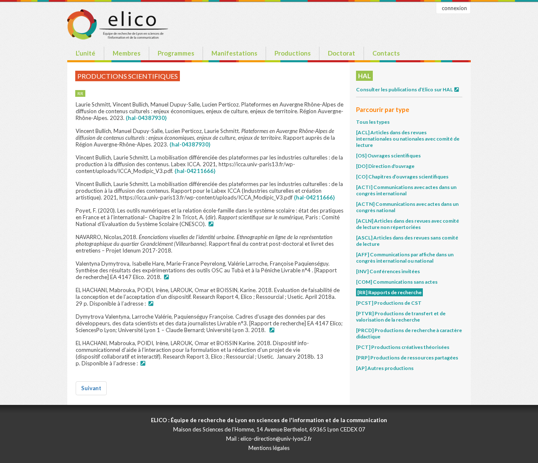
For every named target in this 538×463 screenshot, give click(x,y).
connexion (454, 8)
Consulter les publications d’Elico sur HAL (405, 89)
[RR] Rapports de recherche (389, 292)
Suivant (91, 388)
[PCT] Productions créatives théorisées (402, 347)
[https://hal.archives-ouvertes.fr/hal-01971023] (142, 363)
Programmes (176, 53)
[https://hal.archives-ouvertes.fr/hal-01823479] (166, 277)
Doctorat (341, 53)
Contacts (386, 53)
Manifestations (234, 53)
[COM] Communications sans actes (397, 282)
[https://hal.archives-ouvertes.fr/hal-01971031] (150, 303)
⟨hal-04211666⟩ (195, 171)
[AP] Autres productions (385, 368)
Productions (292, 53)
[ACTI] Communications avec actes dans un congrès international (406, 190)
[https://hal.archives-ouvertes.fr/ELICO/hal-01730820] (271, 330)
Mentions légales (269, 447)
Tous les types (373, 122)
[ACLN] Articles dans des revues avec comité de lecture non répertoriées (407, 224)
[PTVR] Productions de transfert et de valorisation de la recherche (401, 316)
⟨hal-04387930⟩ (146, 117)
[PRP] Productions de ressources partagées (407, 357)
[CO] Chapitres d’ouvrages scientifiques (402, 176)
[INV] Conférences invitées (388, 271)
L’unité (85, 53)
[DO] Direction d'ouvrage (385, 166)
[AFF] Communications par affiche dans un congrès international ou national (405, 257)
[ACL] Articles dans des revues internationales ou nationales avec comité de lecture (407, 138)
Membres (126, 53)
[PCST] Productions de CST (389, 303)
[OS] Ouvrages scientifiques (388, 155)
